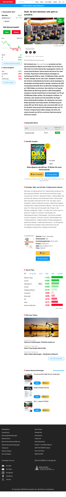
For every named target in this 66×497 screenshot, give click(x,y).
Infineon (26, 287)
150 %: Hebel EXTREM (41, 401)
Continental (27, 293)
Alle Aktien (38, 429)
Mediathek (38, 432)
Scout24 (26, 281)
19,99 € (37, 383)
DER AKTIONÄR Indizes (42, 448)
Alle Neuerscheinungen (58, 370)
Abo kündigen (6, 454)
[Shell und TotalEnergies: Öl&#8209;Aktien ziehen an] (44, 327)
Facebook (9, 476)
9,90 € (37, 396)
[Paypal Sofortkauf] (43, 253)
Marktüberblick (40, 441)
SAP (25, 299)
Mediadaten (6, 429)
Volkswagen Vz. (28, 284)
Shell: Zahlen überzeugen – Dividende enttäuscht (41, 354)
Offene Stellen (6, 451)
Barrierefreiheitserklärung (11, 441)
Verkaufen (16, 32)
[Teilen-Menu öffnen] (26, 52)
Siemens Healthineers (30, 305)
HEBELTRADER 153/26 (41, 388)
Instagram (9, 472)
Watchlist (7, 21)
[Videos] (55, 2)
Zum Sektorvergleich (9, 82)
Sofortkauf (39, 174)
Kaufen (7, 32)
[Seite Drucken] (30, 52)
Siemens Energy (28, 278)
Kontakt (8, 466)
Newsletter (38, 435)
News (40, 283)
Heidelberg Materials (29, 290)
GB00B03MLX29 (6, 17)
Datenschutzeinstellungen (11, 445)
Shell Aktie (5, 15)
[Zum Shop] (37, 2)
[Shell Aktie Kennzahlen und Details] (12, 46)
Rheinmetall (27, 296)
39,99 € (37, 410)
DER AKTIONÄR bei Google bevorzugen (34, 60)
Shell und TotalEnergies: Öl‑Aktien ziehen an (39, 342)
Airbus (26, 302)
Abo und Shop (39, 451)
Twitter (8, 479)
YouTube (9, 469)
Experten (38, 438)
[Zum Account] (41, 2)
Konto (41, 180)
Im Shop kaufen (52, 174)
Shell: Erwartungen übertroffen (35, 348)
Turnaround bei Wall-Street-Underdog (47, 374)
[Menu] (64, 2)
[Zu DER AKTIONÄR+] (48, 2)
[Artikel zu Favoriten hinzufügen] (34, 52)
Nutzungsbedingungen (9, 435)
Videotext (5, 448)
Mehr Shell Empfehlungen (56, 358)
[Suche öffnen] (20, 1)
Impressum (5, 432)
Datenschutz (6, 438)
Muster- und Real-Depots (43, 445)
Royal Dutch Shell (30, 49)
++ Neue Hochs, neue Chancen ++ (33, 5)
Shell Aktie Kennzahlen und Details (12, 63)
